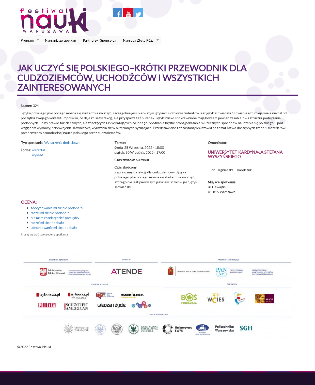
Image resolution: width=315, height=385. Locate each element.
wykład (37, 155)
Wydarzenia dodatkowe (62, 142)
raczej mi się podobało (47, 222)
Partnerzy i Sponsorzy (99, 40)
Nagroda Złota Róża (137, 40)
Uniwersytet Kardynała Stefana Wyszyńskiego (245, 154)
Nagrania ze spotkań (60, 40)
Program (25, 40)
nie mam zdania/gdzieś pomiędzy (55, 218)
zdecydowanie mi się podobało (54, 227)
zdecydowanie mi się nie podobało (57, 208)
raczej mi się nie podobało (50, 213)
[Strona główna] (56, 20)
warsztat (39, 150)
